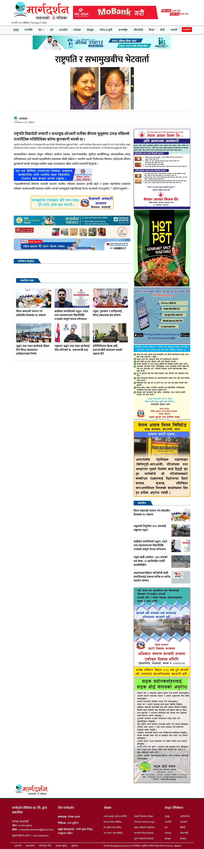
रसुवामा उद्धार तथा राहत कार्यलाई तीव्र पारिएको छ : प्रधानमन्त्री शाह (72, 348)
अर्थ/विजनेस (185, 816)
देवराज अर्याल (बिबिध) (112, 822)
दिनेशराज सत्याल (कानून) (144, 822)
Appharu (178, 846)
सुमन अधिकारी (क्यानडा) (144, 839)
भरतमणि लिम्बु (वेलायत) (143, 833)
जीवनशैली (138, 30)
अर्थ (51, 30)
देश (166, 827)
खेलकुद (90, 30)
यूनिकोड (74, 846)
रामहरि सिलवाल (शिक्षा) (143, 816)
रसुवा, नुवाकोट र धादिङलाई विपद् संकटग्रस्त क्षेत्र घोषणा (107, 313)
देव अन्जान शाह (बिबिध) (113, 833)
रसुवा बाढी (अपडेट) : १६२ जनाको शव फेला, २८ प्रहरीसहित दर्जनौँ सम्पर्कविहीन (151, 561)
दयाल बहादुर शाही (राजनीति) (115, 816)
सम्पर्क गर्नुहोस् (61, 846)
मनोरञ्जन (77, 30)
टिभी (162, 30)
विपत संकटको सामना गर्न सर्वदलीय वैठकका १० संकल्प (31, 313)
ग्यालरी (174, 30)
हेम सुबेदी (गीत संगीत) (112, 827)
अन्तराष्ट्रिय (123, 30)
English (187, 29)
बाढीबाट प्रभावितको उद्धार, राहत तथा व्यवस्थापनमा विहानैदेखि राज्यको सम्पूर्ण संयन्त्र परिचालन (71, 315)
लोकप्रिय (142, 503)
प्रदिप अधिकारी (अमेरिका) (144, 827)
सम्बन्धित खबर (27, 281)
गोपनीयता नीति (45, 846)
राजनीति (28, 30)
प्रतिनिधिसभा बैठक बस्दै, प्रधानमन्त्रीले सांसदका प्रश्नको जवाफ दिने (107, 350)
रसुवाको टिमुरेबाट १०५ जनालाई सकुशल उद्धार (150, 528)
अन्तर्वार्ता (63, 30)
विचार (151, 30)
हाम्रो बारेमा (30, 846)
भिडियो (182, 827)
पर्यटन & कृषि (106, 30)
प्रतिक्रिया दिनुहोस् (26, 261)
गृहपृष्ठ (16, 30)
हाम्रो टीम (18, 846)
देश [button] (40, 30)
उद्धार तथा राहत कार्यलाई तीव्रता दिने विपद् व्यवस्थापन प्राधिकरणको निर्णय (32, 350)
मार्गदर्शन (23, 119)
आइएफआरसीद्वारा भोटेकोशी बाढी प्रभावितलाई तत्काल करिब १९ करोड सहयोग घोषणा (152, 577)
